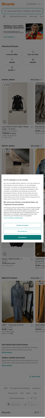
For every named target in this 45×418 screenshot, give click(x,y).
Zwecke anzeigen (22, 225)
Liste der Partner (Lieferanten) (13, 218)
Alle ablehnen (22, 231)
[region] (22, 208)
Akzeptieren (22, 237)
